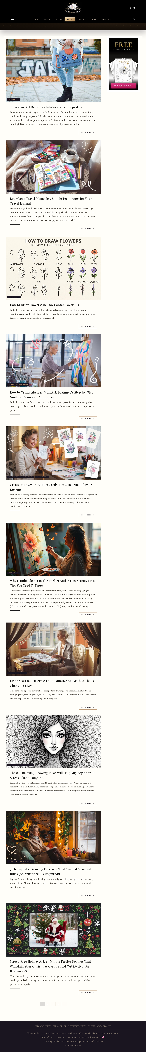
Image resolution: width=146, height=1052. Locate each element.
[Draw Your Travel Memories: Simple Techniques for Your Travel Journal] (53, 167)
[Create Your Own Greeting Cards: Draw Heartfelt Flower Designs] (53, 453)
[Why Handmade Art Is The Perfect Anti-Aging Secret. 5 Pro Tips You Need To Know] (53, 549)
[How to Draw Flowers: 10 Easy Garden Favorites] (53, 268)
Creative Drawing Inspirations (20, 190)
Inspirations (13, 99)
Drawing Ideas (41, 477)
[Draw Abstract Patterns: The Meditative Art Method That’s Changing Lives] (53, 649)
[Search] (133, 19)
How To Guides (14, 297)
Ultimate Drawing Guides (18, 384)
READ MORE (86, 132)
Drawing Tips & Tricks (17, 673)
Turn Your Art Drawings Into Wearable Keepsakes (46, 107)
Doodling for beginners (18, 953)
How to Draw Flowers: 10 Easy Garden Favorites (44, 305)
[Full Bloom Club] (73, 8)
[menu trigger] (13, 19)
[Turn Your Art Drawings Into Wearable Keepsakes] (53, 70)
